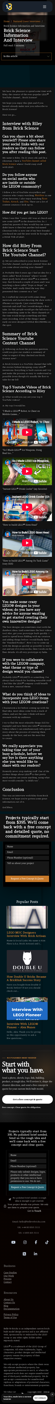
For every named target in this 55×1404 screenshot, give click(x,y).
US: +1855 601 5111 (28, 1232)
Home (6, 21)
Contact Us (9, 1302)
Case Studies (10, 1272)
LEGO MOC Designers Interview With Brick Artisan (26, 934)
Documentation (11, 1308)
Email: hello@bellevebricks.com (28, 1221)
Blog (6, 1305)
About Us (8, 1299)
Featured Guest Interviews (26, 21)
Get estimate (40, 1398)
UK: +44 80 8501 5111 (28, 1227)
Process (7, 1279)
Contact (8, 1282)
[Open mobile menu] (44, 6)
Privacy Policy (11, 1314)
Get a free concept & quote (27, 1099)
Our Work (9, 1275)
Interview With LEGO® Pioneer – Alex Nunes (22, 1025)
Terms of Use (10, 1317)
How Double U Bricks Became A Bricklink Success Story (26, 978)
